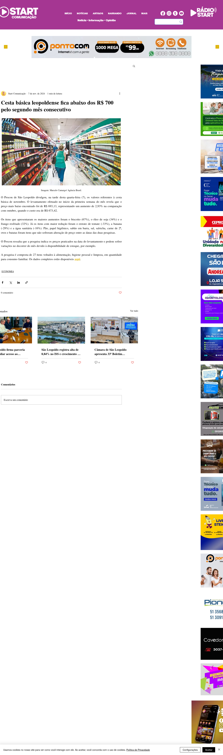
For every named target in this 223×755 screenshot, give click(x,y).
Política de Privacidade (138, 749)
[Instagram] (169, 13)
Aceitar (208, 749)
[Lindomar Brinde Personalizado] (97, 57)
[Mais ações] (120, 93)
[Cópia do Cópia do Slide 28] (100, 57)
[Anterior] (6, 47)
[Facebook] (162, 13)
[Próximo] (217, 47)
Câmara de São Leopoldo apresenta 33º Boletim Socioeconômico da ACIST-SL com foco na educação (113, 351)
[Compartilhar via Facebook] (2, 282)
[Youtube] (181, 13)
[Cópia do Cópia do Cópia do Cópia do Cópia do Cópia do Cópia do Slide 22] (110, 57)
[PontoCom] (94, 57)
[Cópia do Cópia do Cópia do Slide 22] (106, 57)
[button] (133, 66)
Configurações (190, 749)
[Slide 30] (103, 57)
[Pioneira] (91, 57)
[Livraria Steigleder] (88, 57)
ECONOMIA (8, 271)
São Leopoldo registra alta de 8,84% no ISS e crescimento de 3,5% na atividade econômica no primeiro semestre (60, 351)
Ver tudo (134, 310)
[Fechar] (219, 749)
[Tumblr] (175, 13)
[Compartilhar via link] (26, 282)
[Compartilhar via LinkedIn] (18, 282)
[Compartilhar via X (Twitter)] (10, 282)
